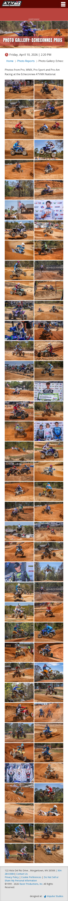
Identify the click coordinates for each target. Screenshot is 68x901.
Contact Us (22, 873)
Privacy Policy (12, 877)
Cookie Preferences (31, 877)
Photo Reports (26, 61)
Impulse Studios (55, 896)
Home (9, 61)
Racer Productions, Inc (31, 883)
